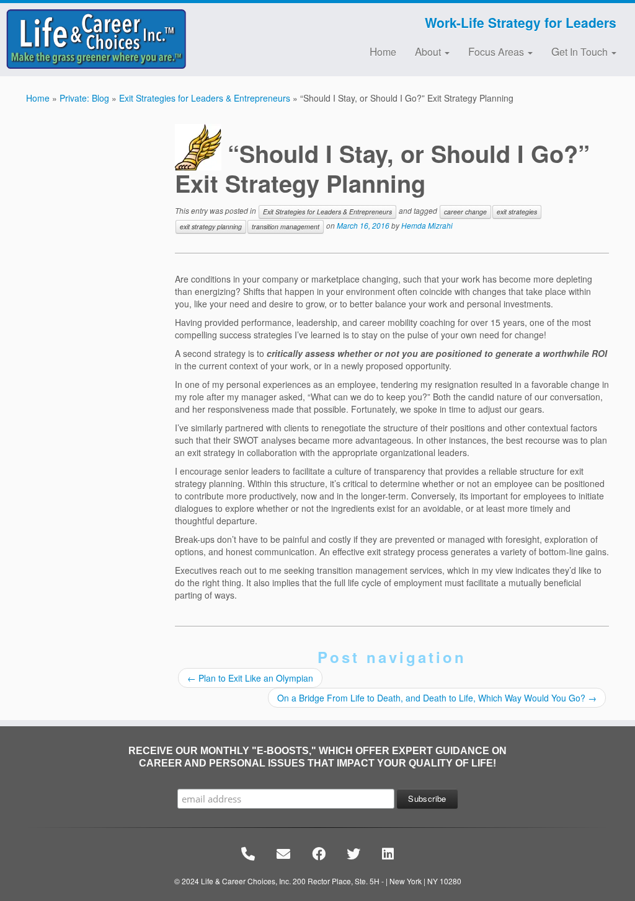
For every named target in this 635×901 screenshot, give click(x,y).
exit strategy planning (211, 226)
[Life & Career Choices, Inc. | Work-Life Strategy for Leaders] (74, 39)
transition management (285, 226)
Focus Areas (497, 51)
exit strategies (517, 211)
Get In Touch (580, 51)
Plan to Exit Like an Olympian (250, 678)
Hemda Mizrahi (427, 225)
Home (383, 51)
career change (465, 211)
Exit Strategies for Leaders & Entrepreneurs (204, 98)
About (429, 51)
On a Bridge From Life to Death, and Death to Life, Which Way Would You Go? (437, 698)
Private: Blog (84, 98)
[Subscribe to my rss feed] (178, 23)
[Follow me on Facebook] (186, 23)
